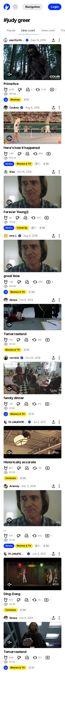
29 (22, 478)
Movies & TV (24, 163)
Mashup (15, 99)
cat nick (14, 358)
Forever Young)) (16, 212)
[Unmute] (9, 74)
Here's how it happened (22, 148)
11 (31, 414)
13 (26, 349)
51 (26, 99)
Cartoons (10, 478)
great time (12, 276)
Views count (48, 30)
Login (54, 6)
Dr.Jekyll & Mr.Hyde (17, 422)
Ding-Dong (12, 594)
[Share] (53, 40)
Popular (11, 30)
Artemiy (14, 486)
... (5, 530)
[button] (6, 89)
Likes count (28, 30)
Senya (13, 300)
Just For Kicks (16, 40)
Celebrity (22, 227)
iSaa (12, 172)
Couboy (14, 107)
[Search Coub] (15, 7)
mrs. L (13, 236)
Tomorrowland (15, 334)
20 (46, 163)
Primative (11, 84)
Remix (8, 163)
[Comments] (28, 89)
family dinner (14, 398)
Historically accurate (20, 462)
